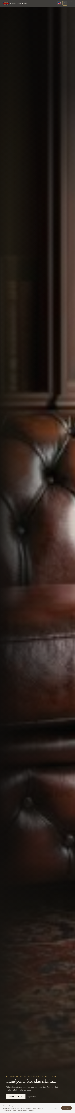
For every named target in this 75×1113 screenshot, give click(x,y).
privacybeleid (29, 1110)
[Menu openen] (70, 3)
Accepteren (66, 1108)
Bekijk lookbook (31, 1097)
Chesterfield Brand (19, 3)
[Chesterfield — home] (6, 3)
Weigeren (55, 1108)
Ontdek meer (15, 1097)
